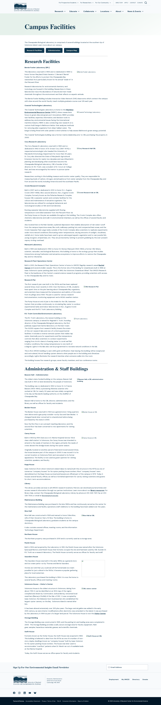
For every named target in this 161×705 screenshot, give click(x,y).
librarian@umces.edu (50, 495)
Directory (119, 3)
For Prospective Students (67, 3)
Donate (140, 3)
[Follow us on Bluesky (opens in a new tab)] (35, 693)
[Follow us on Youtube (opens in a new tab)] (30, 693)
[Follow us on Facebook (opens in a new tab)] (14, 693)
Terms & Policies (18, 701)
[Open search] (145, 2)
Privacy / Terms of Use (48, 701)
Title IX (59, 701)
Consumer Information (69, 701)
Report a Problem (83, 701)
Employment (114, 679)
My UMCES (125, 679)
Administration (54, 50)
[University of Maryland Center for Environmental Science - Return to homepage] (27, 680)
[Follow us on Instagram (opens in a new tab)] (19, 693)
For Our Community (102, 3)
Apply (126, 3)
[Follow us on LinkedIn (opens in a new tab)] (24, 693)
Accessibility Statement (33, 701)
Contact (133, 3)
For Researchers (85, 3)
